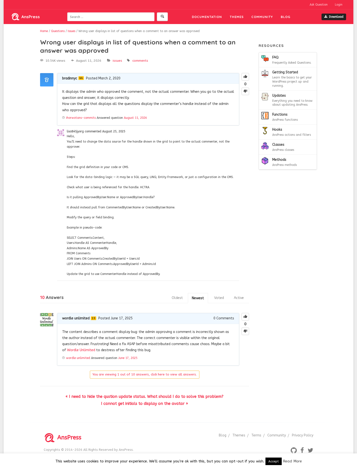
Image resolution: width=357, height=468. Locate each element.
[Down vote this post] (245, 91)
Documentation (207, 17)
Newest (198, 298)
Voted (219, 298)
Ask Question (319, 4)
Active (239, 298)
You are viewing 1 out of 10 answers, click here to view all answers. (145, 374)
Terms (256, 435)
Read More (292, 461)
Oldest (177, 298)
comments (140, 60)
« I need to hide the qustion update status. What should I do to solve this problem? (144, 396)
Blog (285, 17)
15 (93, 318)
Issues (117, 60)
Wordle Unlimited (81, 350)
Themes (237, 17)
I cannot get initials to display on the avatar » (144, 403)
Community (262, 17)
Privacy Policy (302, 435)
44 (81, 78)
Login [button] (338, 4)
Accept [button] (273, 461)
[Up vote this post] (245, 76)
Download (336, 16)
